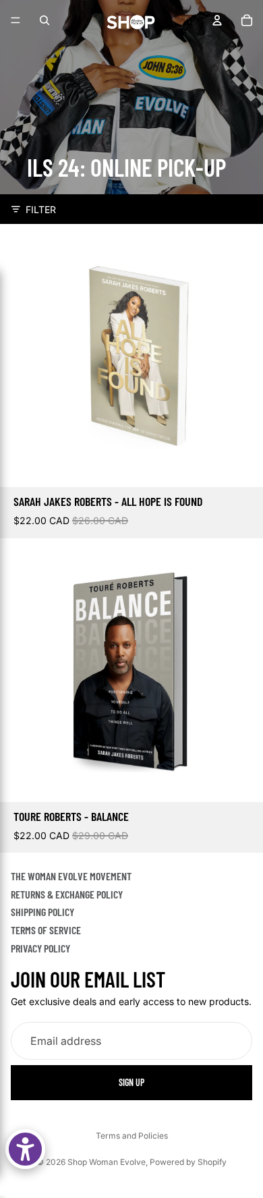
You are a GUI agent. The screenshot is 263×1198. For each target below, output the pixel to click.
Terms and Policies (132, 1136)
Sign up (131, 1083)
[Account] (217, 20)
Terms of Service (46, 929)
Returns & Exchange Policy (67, 894)
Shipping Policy (42, 912)
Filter (41, 209)
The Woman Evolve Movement (71, 875)
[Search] (44, 20)
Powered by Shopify (188, 1162)
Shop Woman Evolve (106, 1162)
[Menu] (15, 20)
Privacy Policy (40, 948)
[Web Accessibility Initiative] (25, 1149)
